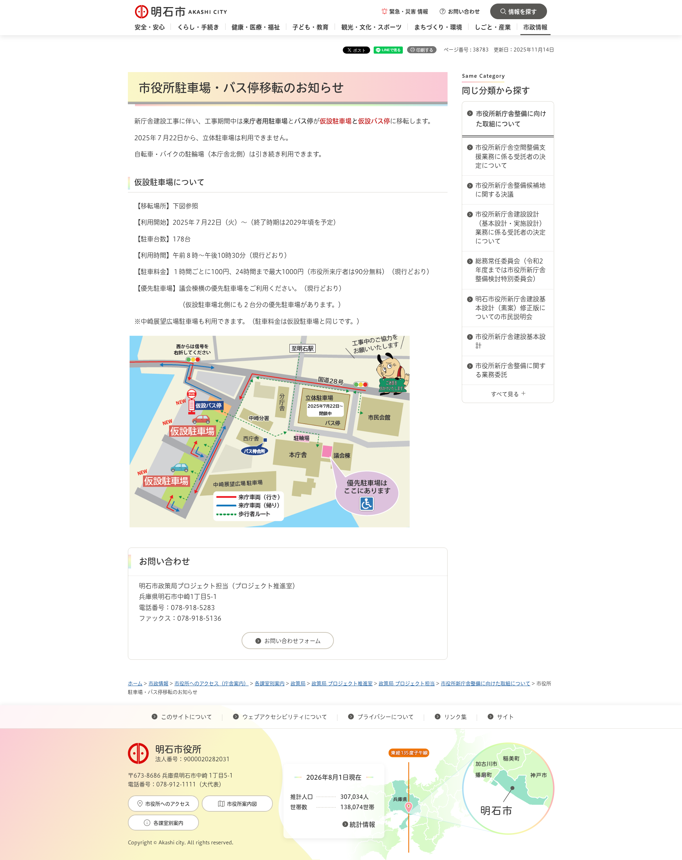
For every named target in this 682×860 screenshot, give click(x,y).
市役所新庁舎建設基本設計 (510, 341)
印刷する (424, 50)
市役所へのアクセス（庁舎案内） (211, 683)
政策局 (298, 683)
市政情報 (158, 683)
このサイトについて (186, 717)
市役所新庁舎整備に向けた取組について (511, 118)
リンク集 (455, 717)
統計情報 (362, 824)
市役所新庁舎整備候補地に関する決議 (510, 189)
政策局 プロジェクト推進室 (342, 683)
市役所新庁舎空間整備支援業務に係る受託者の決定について (510, 156)
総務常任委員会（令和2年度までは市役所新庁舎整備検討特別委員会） (510, 270)
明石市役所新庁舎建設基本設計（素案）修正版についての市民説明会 (510, 308)
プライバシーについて (385, 717)
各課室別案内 (270, 683)
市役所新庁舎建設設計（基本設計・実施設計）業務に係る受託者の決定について (510, 227)
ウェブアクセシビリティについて (284, 717)
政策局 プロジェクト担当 (407, 683)
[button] (405, 11)
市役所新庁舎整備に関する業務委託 (510, 370)
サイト (506, 717)
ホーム (135, 683)
